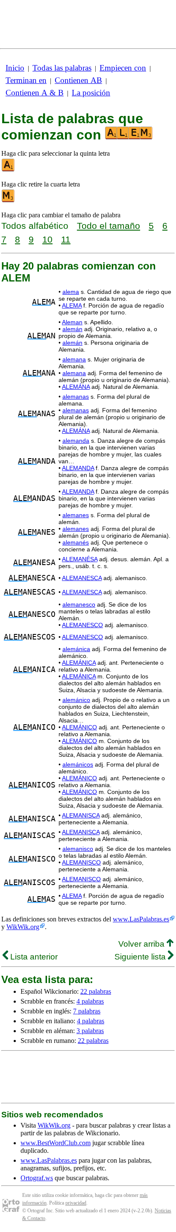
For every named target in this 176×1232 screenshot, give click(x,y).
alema (70, 291)
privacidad (75, 1203)
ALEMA (72, 305)
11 (65, 239)
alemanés (75, 542)
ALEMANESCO (82, 625)
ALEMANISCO (81, 862)
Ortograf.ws (37, 1178)
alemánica (76, 649)
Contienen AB (78, 80)
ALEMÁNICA (79, 662)
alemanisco (77, 848)
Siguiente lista (141, 956)
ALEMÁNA (76, 386)
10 (47, 239)
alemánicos (77, 764)
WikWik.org (22, 926)
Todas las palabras (61, 67)
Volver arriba (142, 943)
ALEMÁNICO (79, 727)
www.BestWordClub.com (56, 1142)
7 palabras (86, 1011)
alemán (72, 329)
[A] (8, 169)
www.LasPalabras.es (141, 919)
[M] (8, 200)
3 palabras (90, 1030)
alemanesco (78, 604)
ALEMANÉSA (79, 559)
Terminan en (26, 80)
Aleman (72, 322)
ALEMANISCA (81, 815)
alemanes (75, 515)
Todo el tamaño (108, 226)
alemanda (75, 440)
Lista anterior (33, 956)
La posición (91, 92)
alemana (74, 359)
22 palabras (95, 991)
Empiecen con (123, 67)
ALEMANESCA (82, 578)
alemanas (75, 396)
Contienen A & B (35, 92)
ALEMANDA (78, 468)
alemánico (76, 699)
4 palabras (90, 1001)
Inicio (15, 67)
